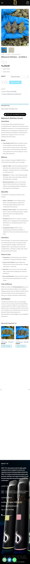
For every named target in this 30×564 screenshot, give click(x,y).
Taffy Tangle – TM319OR (7, 342)
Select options (6, 346)
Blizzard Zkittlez (7, 94)
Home (2, 54)
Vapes (24, 555)
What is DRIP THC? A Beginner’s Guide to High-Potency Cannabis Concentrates (16, 491)
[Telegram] (9, 560)
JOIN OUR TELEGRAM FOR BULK (15, 114)
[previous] (3, 27)
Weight (3, 76)
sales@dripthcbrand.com (11, 506)
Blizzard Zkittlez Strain (16, 94)
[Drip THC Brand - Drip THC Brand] (15, 3)
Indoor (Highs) (16, 54)
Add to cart (15, 82)
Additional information (9, 109)
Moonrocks (15, 557)
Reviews (13, 555)
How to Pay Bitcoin (22, 558)
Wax (10, 557)
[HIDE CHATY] (4, 560)
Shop (8, 555)
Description (5, 105)
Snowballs (23, 557)
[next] (26, 27)
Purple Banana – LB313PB (22, 342)
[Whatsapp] (14, 560)
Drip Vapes (19, 555)
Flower (8, 54)
